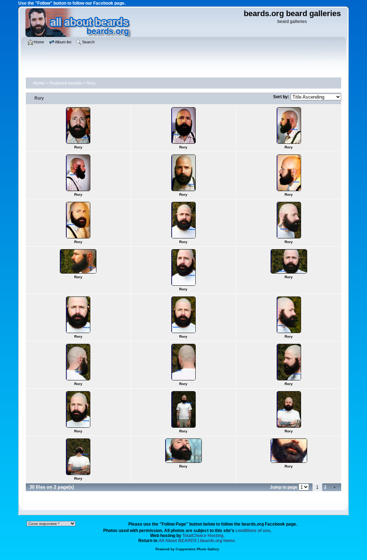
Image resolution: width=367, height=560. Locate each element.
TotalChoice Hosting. (203, 535)
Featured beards (65, 83)
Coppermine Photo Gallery (197, 549)
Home (39, 83)
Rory (91, 83)
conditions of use (252, 530)
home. (197, 540)
